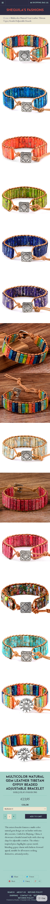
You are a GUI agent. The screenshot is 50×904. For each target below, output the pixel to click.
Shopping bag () (40, 3)
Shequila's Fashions (25, 10)
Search (11, 892)
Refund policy (35, 892)
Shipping (14, 896)
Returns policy (26, 898)
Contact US (25, 896)
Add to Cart (36, 816)
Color (25, 805)
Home (6, 18)
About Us (21, 892)
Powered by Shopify (13, 900)
